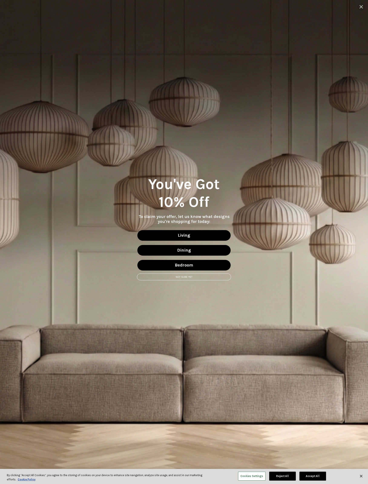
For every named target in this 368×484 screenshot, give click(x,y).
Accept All (312, 476)
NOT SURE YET (184, 276)
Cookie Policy (27, 479)
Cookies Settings (251, 476)
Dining (184, 250)
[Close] (361, 476)
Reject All (282, 476)
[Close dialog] (361, 6)
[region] (184, 476)
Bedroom (184, 265)
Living (184, 235)
